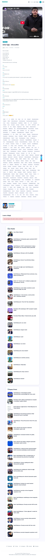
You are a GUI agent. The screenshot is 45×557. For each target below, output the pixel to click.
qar (9, 168)
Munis (34, 160)
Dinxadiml (5, 136)
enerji (28, 138)
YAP (24, 194)
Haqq (12, 145)
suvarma (21, 181)
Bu (28, 130)
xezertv (16, 192)
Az (26, 124)
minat (32, 158)
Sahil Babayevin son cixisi (20, 322)
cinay (31, 132)
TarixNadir (9, 183)
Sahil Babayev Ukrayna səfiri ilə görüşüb (23, 253)
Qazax (30, 168)
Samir (27, 175)
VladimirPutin (35, 187)
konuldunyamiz (12, 153)
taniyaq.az (34, 554)
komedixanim (37, 151)
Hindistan (5, 147)
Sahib (13, 175)
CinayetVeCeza (6, 134)
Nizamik (30, 162)
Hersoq (29, 145)
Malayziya (10, 155)
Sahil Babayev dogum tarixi (20, 329)
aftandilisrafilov (35, 119)
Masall (23, 155)
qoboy (23, 170)
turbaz (12, 185)
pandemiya (30, 164)
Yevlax (36, 194)
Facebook (10, 546)
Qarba (26, 168)
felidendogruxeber (10, 141)
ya (17, 194)
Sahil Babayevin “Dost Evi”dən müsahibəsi (24, 301)
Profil (24, 166)
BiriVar (36, 128)
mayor (27, 155)
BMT (14, 130)
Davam (24, 134)
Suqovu (16, 181)
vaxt (14, 187)
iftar (19, 147)
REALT (24, 172)
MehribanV (37, 155)
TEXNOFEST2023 (32, 183)
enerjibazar (33, 138)
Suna (13, 181)
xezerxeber (22, 192)
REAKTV (11, 172)
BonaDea (22, 130)
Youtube (36, 546)
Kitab (4, 151)
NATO (26, 162)
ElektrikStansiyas (6, 138)
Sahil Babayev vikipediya (20, 364)
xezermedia (11, 192)
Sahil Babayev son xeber (20, 343)
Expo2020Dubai (29, 139)
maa (34, 153)
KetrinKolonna (30, 149)
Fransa (17, 143)
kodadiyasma (13, 151)
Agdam (4, 121)
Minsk (4, 160)
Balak (27, 126)
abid (19, 119)
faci (4, 141)
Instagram (23, 546)
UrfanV (4, 187)
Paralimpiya (36, 164)
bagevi (14, 126)
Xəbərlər (5, 41)
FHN (34, 141)
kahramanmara (14, 149)
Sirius (4, 179)
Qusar (4, 172)
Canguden (14, 132)
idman (15, 147)
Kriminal (22, 153)
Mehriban (31, 155)
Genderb (24, 143)
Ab (16, 119)
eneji (17, 138)
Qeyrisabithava (18, 170)
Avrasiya (13, 124)
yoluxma (5, 196)
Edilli (29, 136)
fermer (16, 141)
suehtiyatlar (37, 179)
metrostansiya (6, 158)
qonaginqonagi (33, 170)
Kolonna (19, 151)
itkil (32, 147)
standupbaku (28, 179)
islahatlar (28, 147)
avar (9, 124)
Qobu (28, 170)
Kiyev (8, 151)
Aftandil (28, 119)
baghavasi (19, 126)
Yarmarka (32, 194)
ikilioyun (23, 147)
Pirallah (9, 166)
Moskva (26, 160)
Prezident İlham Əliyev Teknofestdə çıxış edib (25, 315)
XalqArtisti (22, 189)
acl (22, 119)
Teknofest (15, 183)
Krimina (17, 153)
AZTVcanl (34, 124)
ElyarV (13, 138)
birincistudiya (31, 128)
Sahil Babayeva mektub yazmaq (21, 357)
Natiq (22, 162)
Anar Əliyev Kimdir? (18, 232)
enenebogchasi (22, 138)
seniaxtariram (13, 177)
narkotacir (5, 162)
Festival (30, 141)
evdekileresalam (15, 139)
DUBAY (25, 136)
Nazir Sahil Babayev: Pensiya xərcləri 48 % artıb (25, 504)
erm (9, 139)
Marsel (18, 155)
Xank (27, 189)
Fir (3, 143)
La (26, 153)
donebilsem (11, 136)
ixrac (36, 147)
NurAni (4, 164)
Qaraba (12, 168)
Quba (39, 170)
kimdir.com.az (18, 554)
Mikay (17, 158)
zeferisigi (29, 196)
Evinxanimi (22, 139)
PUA (27, 166)
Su (32, 179)
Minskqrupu (9, 160)
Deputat (28, 134)
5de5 (4, 119)
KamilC (20, 149)
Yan (20, 194)
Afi (25, 119)
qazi (34, 168)
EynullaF (35, 139)
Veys (23, 187)
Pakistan (24, 164)
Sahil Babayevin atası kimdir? (21, 350)
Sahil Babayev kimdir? (19, 378)
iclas (11, 147)
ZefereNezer (23, 196)
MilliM (20, 158)
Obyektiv (11, 164)
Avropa (17, 124)
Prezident (14, 166)
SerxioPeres (20, 177)
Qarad (17, 168)
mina (29, 158)
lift (29, 153)
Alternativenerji (14, 121)
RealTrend (29, 172)
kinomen (36, 149)
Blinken (10, 130)
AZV (38, 124)
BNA (18, 130)
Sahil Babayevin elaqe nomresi (21, 371)
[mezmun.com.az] (5, 2)
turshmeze (18, 185)
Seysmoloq (26, 177)
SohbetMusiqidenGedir (15, 179)
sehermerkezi (6, 177)
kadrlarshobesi (6, 149)
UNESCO (36, 185)
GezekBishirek (35, 143)
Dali (20, 134)
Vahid (11, 187)
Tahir (28, 181)
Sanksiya (32, 175)
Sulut (9, 181)
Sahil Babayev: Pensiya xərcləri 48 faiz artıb (24, 525)
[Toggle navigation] (43, 2)
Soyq (23, 179)
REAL (15, 172)
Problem (19, 166)
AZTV (29, 124)
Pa (20, 164)
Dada (17, 134)
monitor (22, 160)
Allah (9, 121)
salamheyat (18, 175)
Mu (30, 160)
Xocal (27, 192)
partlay (4, 166)
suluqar (4, 181)
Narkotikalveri (17, 162)
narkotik (10, 162)
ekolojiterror (34, 136)
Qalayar (4, 168)
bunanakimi (5, 132)
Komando (24, 151)
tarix (4, 183)
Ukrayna (25, 185)
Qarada (21, 168)
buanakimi (33, 130)
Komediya (5, 153)
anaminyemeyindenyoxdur (31, 121)
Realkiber (20, 172)
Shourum (31, 177)
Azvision (5, 126)
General (29, 143)
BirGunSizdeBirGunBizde (22, 128)
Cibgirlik (27, 132)
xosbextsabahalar (6, 194)
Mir (13, 160)
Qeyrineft (11, 170)
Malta (14, 155)
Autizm (4, 124)
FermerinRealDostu (23, 141)
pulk (31, 166)
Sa (3, 175)
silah (36, 177)
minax (36, 158)
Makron (4, 155)
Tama (32, 181)
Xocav (31, 192)
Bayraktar (5, 128)
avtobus (22, 124)
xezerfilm (5, 192)
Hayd (25, 145)
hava (16, 145)
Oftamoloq (17, 164)
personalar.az (12, 554)
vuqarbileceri (10, 189)
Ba (10, 126)
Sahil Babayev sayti (18, 336)
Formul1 (7, 143)
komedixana (30, 151)
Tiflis (38, 183)
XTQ (13, 194)
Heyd (33, 145)
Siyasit (8, 179)
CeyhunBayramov (20, 132)
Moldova (17, 160)
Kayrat (24, 149)
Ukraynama (31, 185)
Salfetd (23, 175)
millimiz (24, 158)
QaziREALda (5, 170)
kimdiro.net (28, 554)
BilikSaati (11, 128)
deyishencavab (35, 134)
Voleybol (5, 189)
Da (13, 134)
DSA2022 (21, 136)
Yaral (27, 194)
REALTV (34, 172)
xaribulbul (31, 189)
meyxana (12, 158)
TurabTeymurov (6, 185)
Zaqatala (12, 196)
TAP (35, 181)
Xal (17, 189)
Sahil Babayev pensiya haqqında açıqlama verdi (25, 532)
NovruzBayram (36, 162)
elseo (7, 47)
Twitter (16, 546)
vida (27, 187)
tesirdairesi (24, 183)
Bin (14, 128)
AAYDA (12, 119)
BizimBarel (5, 130)
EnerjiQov (5, 139)
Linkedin (30, 546)
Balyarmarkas (33, 126)
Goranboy (5, 145)
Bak (24, 126)
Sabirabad (8, 175)
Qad (36, 166)
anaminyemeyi (22, 121)
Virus (30, 187)
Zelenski (34, 196)
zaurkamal (17, 196)
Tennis (19, 183)
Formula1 (12, 143)
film (37, 141)
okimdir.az (24, 554)
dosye (16, 136)
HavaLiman (20, 145)
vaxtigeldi (19, 187)
